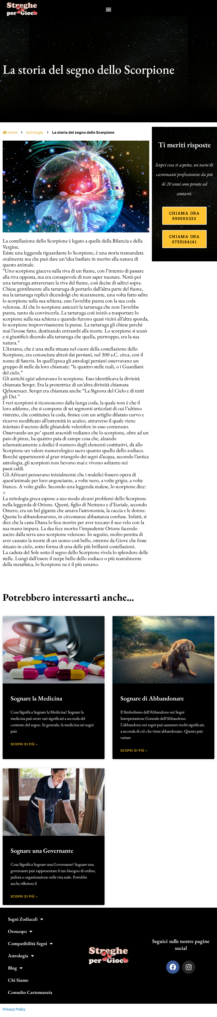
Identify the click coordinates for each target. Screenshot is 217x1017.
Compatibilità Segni (27, 943)
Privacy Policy (14, 1009)
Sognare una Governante (42, 850)
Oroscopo (17, 931)
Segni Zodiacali (23, 919)
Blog (12, 968)
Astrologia (34, 132)
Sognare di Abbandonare (152, 698)
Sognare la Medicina (36, 698)
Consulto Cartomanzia (30, 992)
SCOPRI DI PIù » (24, 744)
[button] (108, 9)
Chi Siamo (18, 980)
